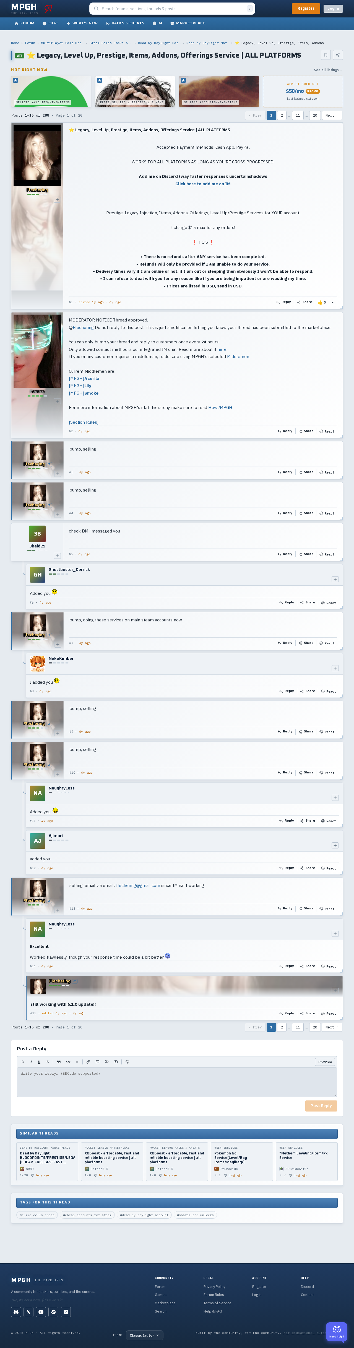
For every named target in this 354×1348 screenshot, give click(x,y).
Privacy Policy (214, 1286)
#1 (71, 302)
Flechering (83, 327)
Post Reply (321, 1106)
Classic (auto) (141, 1335)
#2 (71, 431)
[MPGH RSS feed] (66, 1312)
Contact (307, 1294)
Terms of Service (217, 1303)
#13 (72, 908)
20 (315, 115)
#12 (33, 868)
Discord (307, 1286)
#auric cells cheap (37, 1215)
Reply (286, 302)
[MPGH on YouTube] (41, 1312)
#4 (71, 513)
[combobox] (172, 8)
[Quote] (58, 1062)
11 (298, 115)
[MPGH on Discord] (16, 1312)
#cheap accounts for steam (87, 1215)
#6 (32, 602)
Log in (333, 9)
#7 (71, 643)
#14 (33, 966)
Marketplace (165, 1303)
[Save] (326, 55)
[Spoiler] (106, 1062)
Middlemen (238, 356)
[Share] (338, 55)
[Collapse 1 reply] (23, 586)
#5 (71, 554)
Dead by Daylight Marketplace (207, 43)
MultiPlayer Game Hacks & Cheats (62, 43)
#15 (33, 1013)
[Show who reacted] (332, 302)
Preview (325, 1062)
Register (306, 9)
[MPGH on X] (28, 1312)
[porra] (48, 8)
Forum (30, 43)
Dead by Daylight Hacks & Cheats (159, 43)
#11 (33, 821)
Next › (332, 115)
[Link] (88, 1062)
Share (307, 302)
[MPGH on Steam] (53, 1312)
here (222, 349)
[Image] (97, 1062)
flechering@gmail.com (138, 885)
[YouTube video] (115, 1062)
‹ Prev (255, 115)
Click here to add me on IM (203, 183)
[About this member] (57, 200)
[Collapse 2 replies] (23, 829)
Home (15, 43)
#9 (71, 732)
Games (160, 1294)
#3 (71, 472)
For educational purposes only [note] (313, 1333)
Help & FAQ (213, 1311)
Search (160, 1311)
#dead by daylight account (144, 1215)
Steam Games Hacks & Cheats (111, 43)
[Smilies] (127, 1062)
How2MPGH (220, 407)
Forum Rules (214, 1294)
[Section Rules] (84, 422)
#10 (72, 773)
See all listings (328, 70)
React (329, 431)
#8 (32, 691)
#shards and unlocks (195, 1215)
